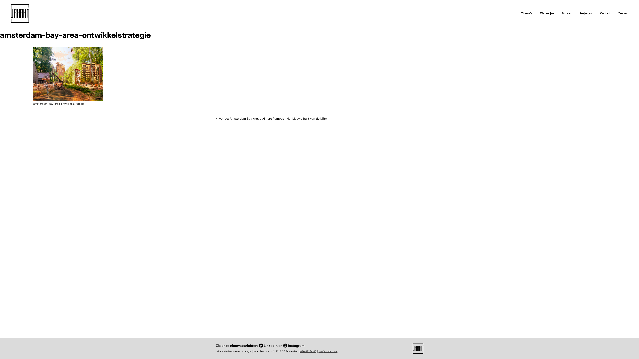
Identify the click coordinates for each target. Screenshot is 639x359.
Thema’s (526, 13)
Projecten (585, 13)
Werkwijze (547, 13)
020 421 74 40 (308, 351)
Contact (605, 13)
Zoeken (623, 13)
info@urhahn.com (328, 351)
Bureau (566, 13)
